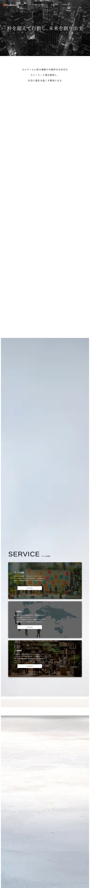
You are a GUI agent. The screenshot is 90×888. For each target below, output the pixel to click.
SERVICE (44, 4)
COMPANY (55, 4)
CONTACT (65, 4)
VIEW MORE (30, 588)
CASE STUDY (32, 4)
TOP (22, 4)
